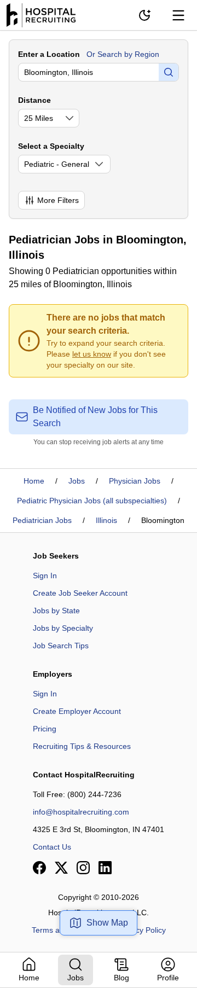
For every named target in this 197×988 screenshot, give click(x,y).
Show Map (107, 922)
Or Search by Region (122, 54)
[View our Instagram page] (83, 867)
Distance (34, 100)
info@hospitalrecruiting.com (81, 811)
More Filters (58, 200)
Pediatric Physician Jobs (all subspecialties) (92, 500)
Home (34, 480)
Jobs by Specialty (63, 628)
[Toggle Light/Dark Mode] (144, 15)
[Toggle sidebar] (178, 15)
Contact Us (52, 846)
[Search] (168, 72)
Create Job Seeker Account (80, 593)
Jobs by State (56, 610)
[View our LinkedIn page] (105, 867)
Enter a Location (49, 54)
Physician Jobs (134, 480)
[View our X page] (61, 867)
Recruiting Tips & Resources (82, 746)
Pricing (44, 728)
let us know (91, 354)
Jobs (76, 480)
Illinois (106, 520)
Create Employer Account (77, 711)
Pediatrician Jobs (42, 520)
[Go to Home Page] (41, 15)
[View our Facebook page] (39, 867)
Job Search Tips (61, 645)
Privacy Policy (142, 930)
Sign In (45, 575)
